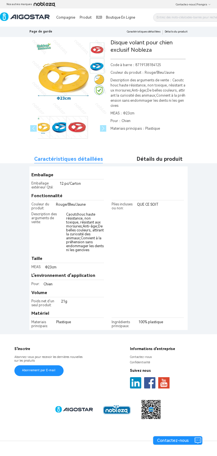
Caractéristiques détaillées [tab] (68, 159)
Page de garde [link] (40, 31)
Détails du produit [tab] (160, 159)
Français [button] (202, 4)
